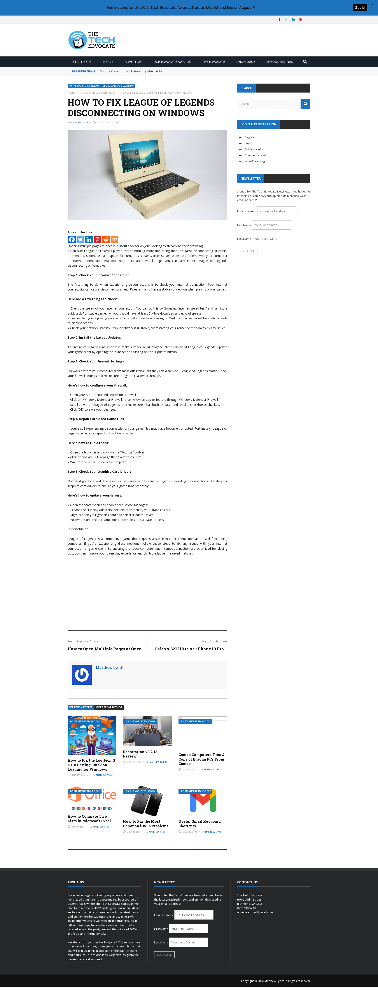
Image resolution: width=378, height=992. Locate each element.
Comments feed (255, 155)
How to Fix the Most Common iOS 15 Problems (145, 823)
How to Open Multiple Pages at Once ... (106, 648)
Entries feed (253, 149)
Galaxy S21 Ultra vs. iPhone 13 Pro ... (191, 648)
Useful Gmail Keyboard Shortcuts (199, 823)
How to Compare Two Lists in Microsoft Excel (89, 818)
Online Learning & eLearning (118, 85)
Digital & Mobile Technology (84, 85)
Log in (248, 143)
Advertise (133, 61)
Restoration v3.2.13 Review (140, 754)
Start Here (82, 61)
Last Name (244, 239)
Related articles (80, 707)
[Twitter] (80, 239)
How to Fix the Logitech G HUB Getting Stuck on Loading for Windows (91, 765)
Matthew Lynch (79, 122)
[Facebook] (72, 239)
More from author (109, 707)
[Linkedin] (89, 239)
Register (250, 137)
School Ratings (279, 61)
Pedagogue (245, 61)
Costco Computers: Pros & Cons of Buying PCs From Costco (201, 759)
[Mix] (114, 239)
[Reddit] (106, 239)
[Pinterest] (97, 239)
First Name (244, 225)
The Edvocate (213, 61)
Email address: (247, 211)
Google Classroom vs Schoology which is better (134, 71)
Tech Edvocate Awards (171, 61)
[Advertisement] (147, 591)
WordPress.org (255, 161)
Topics (107, 61)
